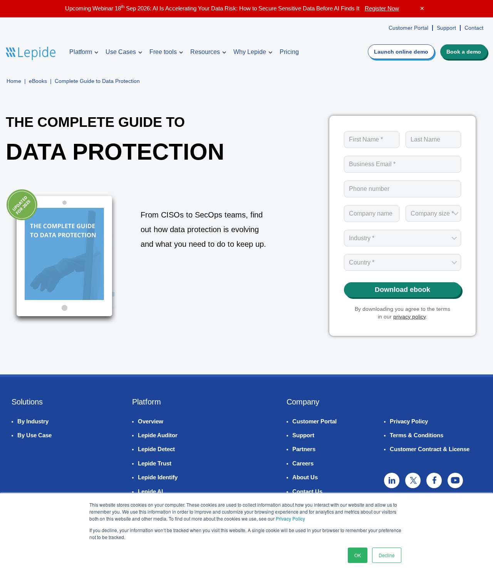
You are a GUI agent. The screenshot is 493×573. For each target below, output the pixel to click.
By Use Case (34, 435)
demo (401, 52)
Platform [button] (80, 52)
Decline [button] (387, 555)
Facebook (434, 480)
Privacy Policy (290, 518)
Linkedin (391, 480)
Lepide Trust (154, 463)
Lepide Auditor (158, 435)
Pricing (289, 52)
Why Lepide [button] (249, 52)
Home (14, 81)
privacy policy (409, 316)
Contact (473, 28)
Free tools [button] (163, 52)
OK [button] (357, 555)
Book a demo (463, 52)
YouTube (455, 480)
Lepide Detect (156, 449)
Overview (150, 421)
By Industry (33, 421)
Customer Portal (408, 28)
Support (446, 28)
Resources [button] (205, 52)
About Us (305, 477)
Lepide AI (150, 491)
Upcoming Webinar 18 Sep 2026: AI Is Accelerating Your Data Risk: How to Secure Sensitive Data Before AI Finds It (232, 8)
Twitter (413, 480)
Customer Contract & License (430, 449)
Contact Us (307, 491)
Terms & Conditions (416, 435)
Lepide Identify (158, 477)
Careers (303, 463)
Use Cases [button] (121, 52)
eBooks (38, 81)
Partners (303, 449)
